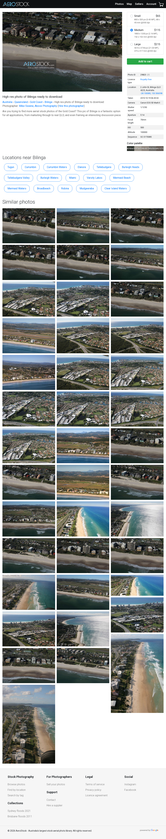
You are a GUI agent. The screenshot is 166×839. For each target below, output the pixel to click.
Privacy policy (93, 789)
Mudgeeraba (87, 188)
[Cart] (161, 4)
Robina (65, 188)
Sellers (139, 4)
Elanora (82, 167)
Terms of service (95, 784)
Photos (119, 4)
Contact (51, 799)
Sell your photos (56, 784)
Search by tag (16, 795)
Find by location (17, 789)
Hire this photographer (71, 105)
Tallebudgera (104, 167)
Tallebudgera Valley (18, 177)
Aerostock (16, 4)
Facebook (130, 789)
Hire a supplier (54, 805)
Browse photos (16, 784)
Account (151, 4)
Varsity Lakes (94, 177)
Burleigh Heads (130, 167)
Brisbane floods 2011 (20, 816)
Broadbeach (43, 188)
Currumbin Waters (57, 167)
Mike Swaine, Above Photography (38, 105)
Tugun (10, 167)
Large (147, 47)
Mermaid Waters (16, 188)
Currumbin (30, 167)
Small (147, 19)
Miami (72, 177)
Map (129, 4)
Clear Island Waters (116, 188)
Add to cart (145, 61)
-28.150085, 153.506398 (151, 93)
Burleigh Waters (49, 177)
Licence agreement (96, 795)
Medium (147, 33)
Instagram (130, 784)
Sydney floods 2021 (19, 810)
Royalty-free (146, 79)
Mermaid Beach (122, 177)
